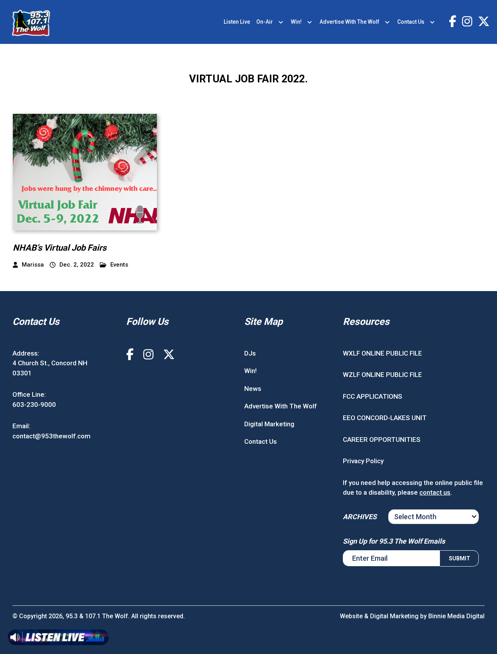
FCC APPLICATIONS (372, 396)
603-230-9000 (34, 404)
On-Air (264, 22)
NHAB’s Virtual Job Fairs (59, 248)
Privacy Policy (363, 461)
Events (119, 265)
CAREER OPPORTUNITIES (382, 439)
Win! (296, 22)
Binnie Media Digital (456, 616)
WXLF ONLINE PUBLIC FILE (382, 353)
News (252, 388)
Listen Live (237, 22)
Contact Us (410, 22)
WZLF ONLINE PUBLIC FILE (382, 374)
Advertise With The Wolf (349, 22)
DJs (250, 353)
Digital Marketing (269, 424)
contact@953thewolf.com (51, 436)
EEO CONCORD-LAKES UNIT (385, 418)
